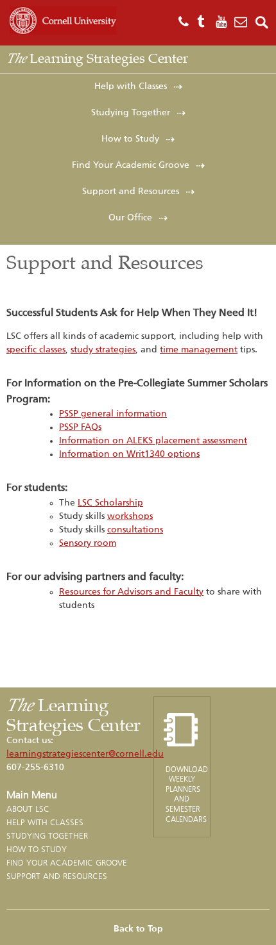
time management (198, 349)
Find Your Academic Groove (130, 165)
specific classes (35, 349)
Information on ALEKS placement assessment (153, 440)
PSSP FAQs (80, 427)
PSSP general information (113, 413)
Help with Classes (130, 86)
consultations (135, 529)
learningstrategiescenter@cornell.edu (85, 754)
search (262, 22)
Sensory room (87, 543)
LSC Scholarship (110, 502)
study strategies (103, 349)
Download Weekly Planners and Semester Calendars (187, 794)
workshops (130, 516)
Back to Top (138, 928)
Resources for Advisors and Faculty (131, 592)
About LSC (27, 809)
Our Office (130, 217)
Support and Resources (130, 191)
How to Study (130, 139)
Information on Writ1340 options (129, 454)
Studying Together (130, 112)
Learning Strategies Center (97, 58)
